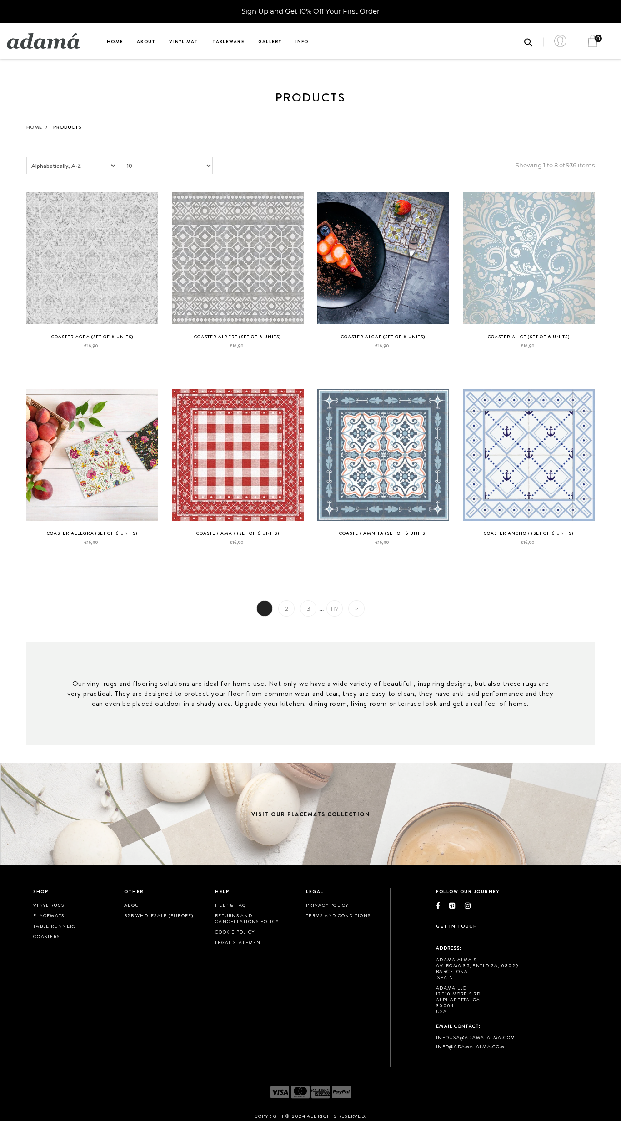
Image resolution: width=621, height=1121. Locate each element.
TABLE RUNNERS (54, 926)
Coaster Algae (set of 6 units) (383, 336)
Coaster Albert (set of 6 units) (237, 336)
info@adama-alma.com (470, 1046)
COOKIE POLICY (235, 932)
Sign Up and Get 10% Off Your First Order (310, 11)
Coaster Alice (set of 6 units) (529, 336)
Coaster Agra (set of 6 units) (92, 336)
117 (335, 608)
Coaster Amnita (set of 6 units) (383, 533)
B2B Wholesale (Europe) (159, 915)
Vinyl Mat (183, 41)
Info (302, 41)
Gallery (270, 41)
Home (115, 41)
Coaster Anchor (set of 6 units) (529, 533)
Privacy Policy (327, 905)
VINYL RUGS (49, 905)
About (146, 41)
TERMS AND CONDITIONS (338, 915)
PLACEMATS (48, 915)
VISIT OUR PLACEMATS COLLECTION (310, 814)
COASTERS (46, 936)
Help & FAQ (230, 905)
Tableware (228, 41)
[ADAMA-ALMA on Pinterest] (457, 905)
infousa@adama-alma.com (476, 1037)
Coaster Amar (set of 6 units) (238, 533)
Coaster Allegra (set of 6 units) (92, 533)
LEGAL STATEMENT (239, 942)
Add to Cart (92, 367)
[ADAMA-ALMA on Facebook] (442, 905)
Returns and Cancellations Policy (247, 918)
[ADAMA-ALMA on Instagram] (472, 905)
